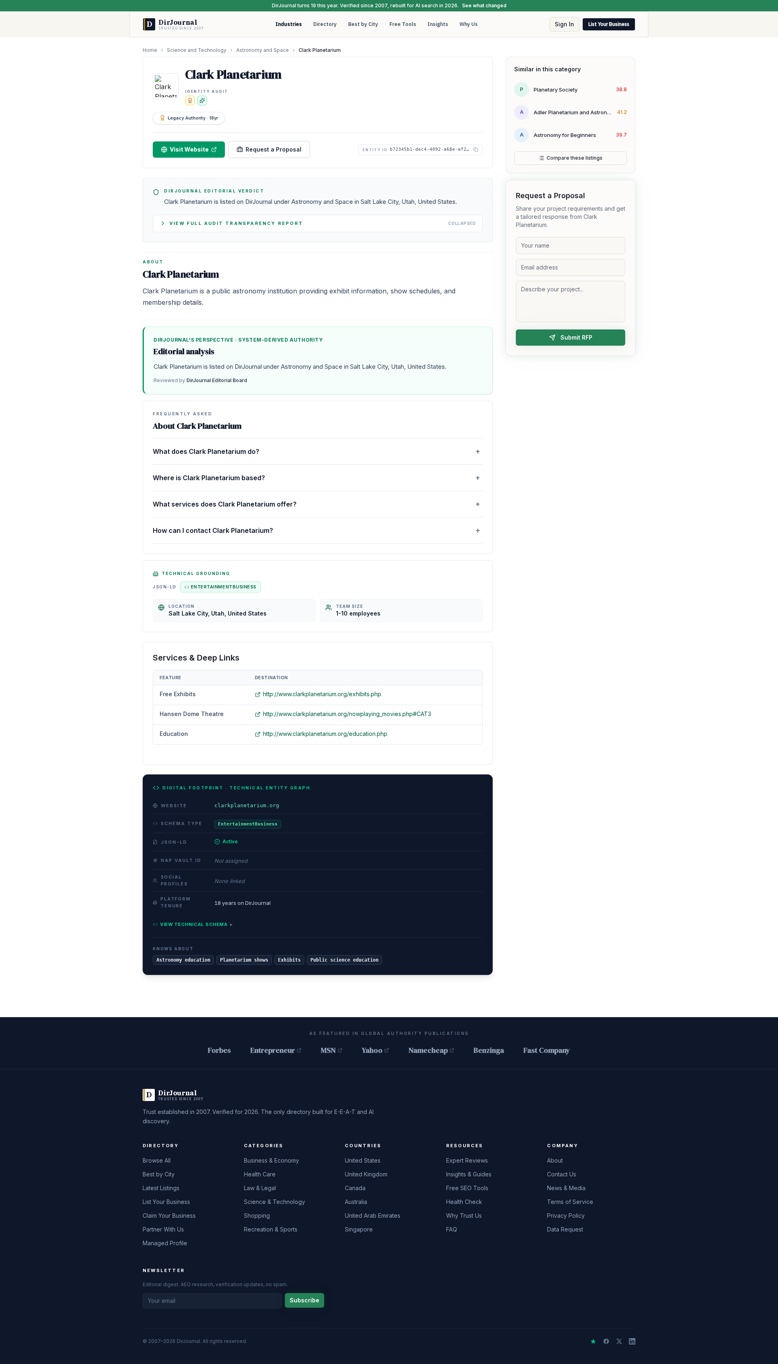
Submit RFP (576, 337)
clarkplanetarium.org (246, 805)
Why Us (469, 24)
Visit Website (189, 149)
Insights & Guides (469, 1174)
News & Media (566, 1187)
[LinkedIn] (632, 1341)
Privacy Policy (566, 1215)
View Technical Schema (196, 924)
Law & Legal (260, 1187)
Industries (289, 24)
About (555, 1160)
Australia (356, 1201)
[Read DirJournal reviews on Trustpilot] (593, 1341)
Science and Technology (197, 50)
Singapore (359, 1229)
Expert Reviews (467, 1160)
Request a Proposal (273, 149)
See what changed (484, 5)
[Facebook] (606, 1341)
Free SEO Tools (467, 1187)
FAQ (451, 1229)
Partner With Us (163, 1229)
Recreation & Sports (270, 1229)
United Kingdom (366, 1174)
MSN (328, 1050)
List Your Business (608, 24)
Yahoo (372, 1050)
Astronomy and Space (262, 50)
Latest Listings (161, 1187)
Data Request (565, 1229)
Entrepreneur (272, 1050)
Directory (325, 24)
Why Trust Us (464, 1215)
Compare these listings (575, 158)
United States (362, 1160)
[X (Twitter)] (619, 1341)
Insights (437, 24)
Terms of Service (570, 1201)
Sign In (564, 24)
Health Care (260, 1174)
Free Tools (402, 24)
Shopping (257, 1215)
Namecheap (428, 1050)
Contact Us (561, 1174)
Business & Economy (271, 1160)
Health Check (464, 1201)
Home (150, 50)
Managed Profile (165, 1243)
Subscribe (304, 1300)
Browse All (157, 1160)
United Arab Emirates (372, 1215)
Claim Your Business (169, 1215)
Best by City (363, 24)
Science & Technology (274, 1201)
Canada (355, 1187)
